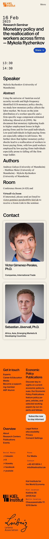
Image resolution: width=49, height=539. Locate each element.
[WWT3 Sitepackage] (13, 4)
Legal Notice (32, 428)
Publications (9, 439)
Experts (7, 374)
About (6, 433)
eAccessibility (32, 431)
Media (6, 380)
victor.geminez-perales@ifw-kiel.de (21, 200)
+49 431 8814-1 (34, 464)
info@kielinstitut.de (36, 467)
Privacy (29, 435)
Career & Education (12, 377)
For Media (32, 456)
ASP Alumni (9, 390)
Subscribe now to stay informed (36, 418)
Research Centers (12, 436)
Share (38, 50)
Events (6, 442)
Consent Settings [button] (34, 438)
